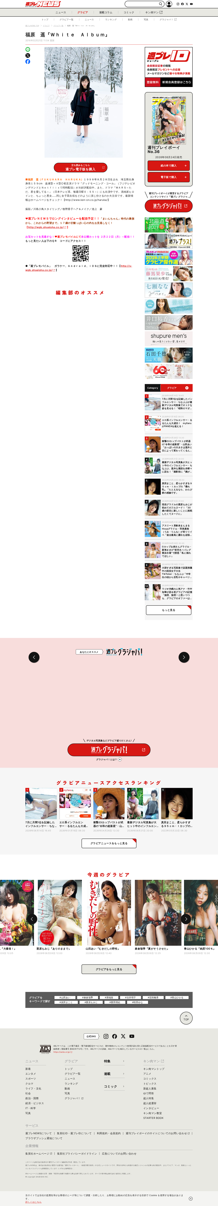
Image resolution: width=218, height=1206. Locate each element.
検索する (160, 4)
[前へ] (32, 919)
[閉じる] (191, 1199)
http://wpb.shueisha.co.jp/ (46, 227)
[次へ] (186, 919)
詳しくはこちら (33, 1202)
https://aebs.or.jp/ (63, 1052)
